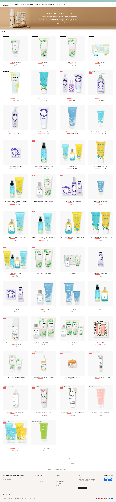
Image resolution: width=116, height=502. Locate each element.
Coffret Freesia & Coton (101, 342)
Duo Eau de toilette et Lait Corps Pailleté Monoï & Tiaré (72, 237)
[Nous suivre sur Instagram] (6, 494)
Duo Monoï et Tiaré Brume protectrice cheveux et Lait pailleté (15, 202)
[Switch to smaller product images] (4, 31)
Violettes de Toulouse (48, 4)
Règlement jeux (38, 485)
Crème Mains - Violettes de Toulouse (100, 273)
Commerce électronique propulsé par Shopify (23, 498)
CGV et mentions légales (40, 477)
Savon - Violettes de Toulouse (15, 166)
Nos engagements (60, 477)
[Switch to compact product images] (6, 31)
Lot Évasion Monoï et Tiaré (15, 273)
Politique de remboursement (41, 487)
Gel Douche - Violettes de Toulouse (43, 131)
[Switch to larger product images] (2, 31)
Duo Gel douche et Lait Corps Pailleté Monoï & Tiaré (101, 237)
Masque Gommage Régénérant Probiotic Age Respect (72, 412)
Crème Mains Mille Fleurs (15, 62)
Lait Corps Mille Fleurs (43, 62)
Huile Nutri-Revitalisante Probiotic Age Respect (44, 377)
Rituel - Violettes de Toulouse (72, 97)
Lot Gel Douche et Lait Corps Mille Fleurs (43, 273)
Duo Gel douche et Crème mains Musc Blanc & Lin (72, 308)
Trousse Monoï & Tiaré (100, 62)
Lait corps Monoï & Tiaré (15, 97)
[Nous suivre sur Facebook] (3, 494)
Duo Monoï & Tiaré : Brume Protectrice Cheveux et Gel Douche (43, 238)
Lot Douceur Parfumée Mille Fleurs (43, 342)
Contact (57, 485)
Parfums (16, 4)
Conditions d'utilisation (40, 489)
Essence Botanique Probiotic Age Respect (15, 412)
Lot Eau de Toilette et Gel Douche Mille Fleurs (43, 201)
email (72, 463)
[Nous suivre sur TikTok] (9, 494)
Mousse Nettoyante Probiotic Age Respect (15, 342)
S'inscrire (83, 487)
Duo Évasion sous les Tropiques (100, 308)
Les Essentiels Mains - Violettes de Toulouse (15, 308)
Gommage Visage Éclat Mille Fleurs (43, 412)
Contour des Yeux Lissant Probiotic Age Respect (101, 377)
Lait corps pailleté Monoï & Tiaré (100, 166)
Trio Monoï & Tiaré (72, 166)
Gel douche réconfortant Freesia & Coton (100, 412)
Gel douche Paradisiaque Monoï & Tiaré (44, 97)
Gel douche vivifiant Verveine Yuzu (43, 446)
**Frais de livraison (38, 483)
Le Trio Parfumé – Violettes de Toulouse (72, 201)
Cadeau (59, 4)
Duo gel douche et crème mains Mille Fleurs (15, 377)
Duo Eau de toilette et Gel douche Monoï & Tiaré (15, 237)
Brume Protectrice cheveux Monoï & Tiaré (44, 166)
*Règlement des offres (39, 481)
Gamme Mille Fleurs (72, 342)
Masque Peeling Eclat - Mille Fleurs (72, 377)
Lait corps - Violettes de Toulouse (15, 131)
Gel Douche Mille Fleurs (72, 62)
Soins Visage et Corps (27, 4)
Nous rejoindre (59, 483)
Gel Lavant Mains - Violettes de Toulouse (100, 97)
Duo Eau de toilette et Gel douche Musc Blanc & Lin (44, 308)
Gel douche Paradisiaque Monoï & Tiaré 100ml (100, 131)
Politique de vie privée (39, 479)
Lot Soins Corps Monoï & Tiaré (15, 446)
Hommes (37, 4)
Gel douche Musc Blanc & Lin (72, 131)
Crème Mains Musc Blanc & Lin (100, 201)
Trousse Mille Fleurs (72, 273)
